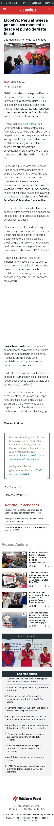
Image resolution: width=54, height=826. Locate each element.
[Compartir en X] (48, 565)
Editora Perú (8, 815)
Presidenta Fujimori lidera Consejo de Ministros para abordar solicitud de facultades (24, 749)
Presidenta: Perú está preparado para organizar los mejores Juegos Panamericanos (39, 597)
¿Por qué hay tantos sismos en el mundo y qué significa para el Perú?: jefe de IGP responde (26, 737)
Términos (37, 815)
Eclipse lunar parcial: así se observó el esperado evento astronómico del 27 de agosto (25, 699)
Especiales (36, 3)
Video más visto (27, 636)
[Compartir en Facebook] (45, 565)
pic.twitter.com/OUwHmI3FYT (24, 459)
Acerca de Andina (23, 815)
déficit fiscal (29, 123)
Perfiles (24, 3)
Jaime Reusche (12, 196)
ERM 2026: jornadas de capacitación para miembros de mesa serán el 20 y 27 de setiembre (26, 769)
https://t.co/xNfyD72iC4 (32, 455)
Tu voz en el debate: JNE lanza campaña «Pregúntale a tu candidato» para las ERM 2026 (38, 577)
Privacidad (48, 815)
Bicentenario (11, 3)
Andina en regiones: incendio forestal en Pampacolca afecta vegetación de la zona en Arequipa (38, 618)
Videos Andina (15, 544)
